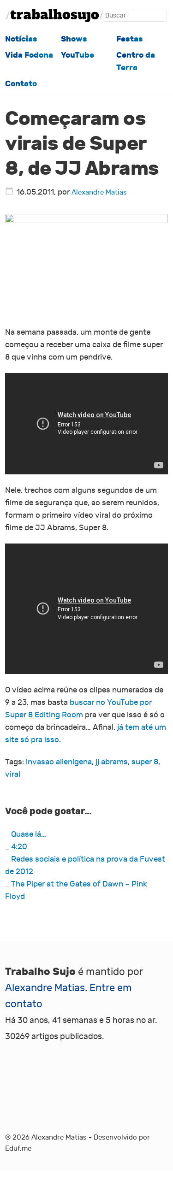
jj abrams (111, 761)
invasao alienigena (59, 761)
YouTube (77, 54)
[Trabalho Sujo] (54, 15)
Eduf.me (18, 1148)
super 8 (144, 761)
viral (12, 774)
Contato (21, 83)
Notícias (21, 38)
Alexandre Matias (99, 192)
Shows (74, 38)
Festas (129, 38)
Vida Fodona (29, 54)
